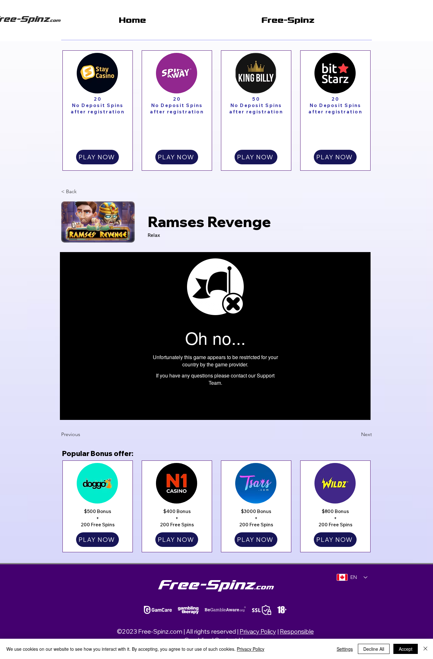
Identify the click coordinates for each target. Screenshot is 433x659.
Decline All (373, 649)
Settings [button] (345, 649)
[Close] (425, 649)
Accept (405, 649)
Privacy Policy (258, 631)
